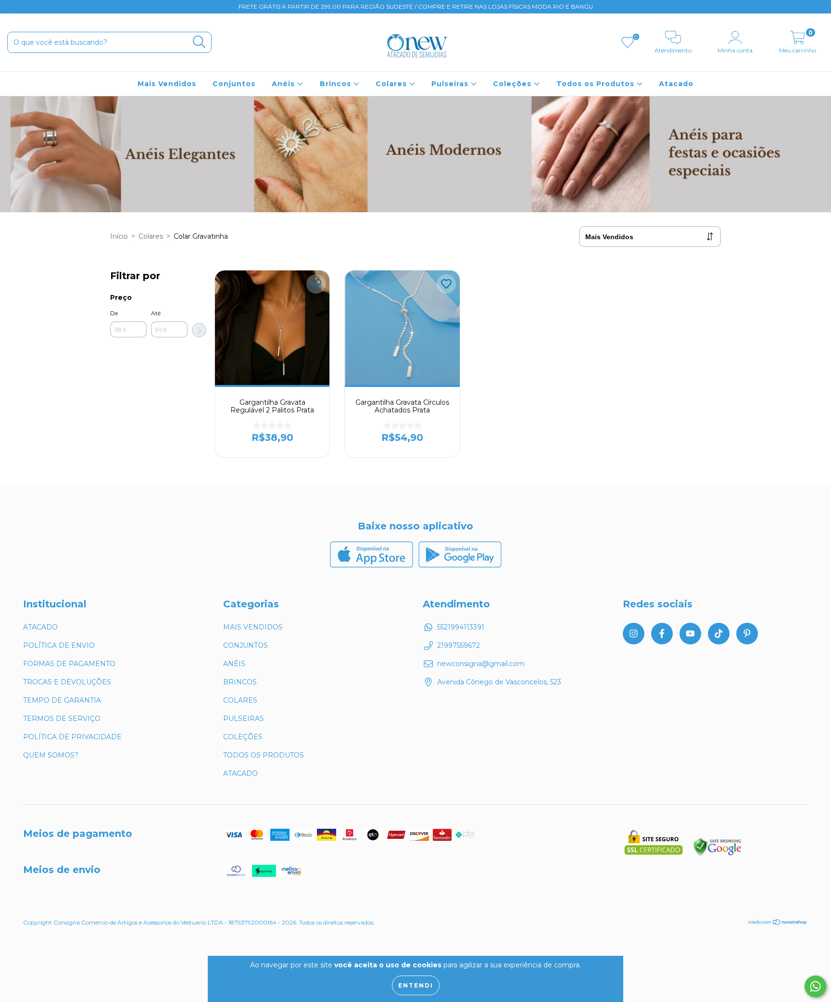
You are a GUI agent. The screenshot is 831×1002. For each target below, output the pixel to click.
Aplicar (199, 330)
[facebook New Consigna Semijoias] (29, 6)
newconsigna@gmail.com (481, 663)
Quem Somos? (50, 755)
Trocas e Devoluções (67, 682)
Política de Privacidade (72, 736)
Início (119, 236)
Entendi (415, 985)
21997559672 (458, 645)
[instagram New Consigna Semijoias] (14, 6)
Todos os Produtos (596, 83)
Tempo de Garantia (62, 700)
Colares (392, 83)
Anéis (284, 83)
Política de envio (59, 645)
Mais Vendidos (167, 83)
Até (156, 313)
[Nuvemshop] (778, 923)
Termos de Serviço (62, 718)
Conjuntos (234, 83)
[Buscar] (199, 42)
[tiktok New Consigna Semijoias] (58, 6)
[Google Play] (460, 565)
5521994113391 (460, 627)
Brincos (336, 83)
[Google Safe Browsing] (717, 854)
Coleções (513, 83)
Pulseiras (451, 83)
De (114, 313)
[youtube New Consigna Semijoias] (44, 6)
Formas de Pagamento (69, 663)
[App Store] (372, 565)
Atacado (676, 83)
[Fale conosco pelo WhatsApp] (815, 986)
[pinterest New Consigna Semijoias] (71, 6)
